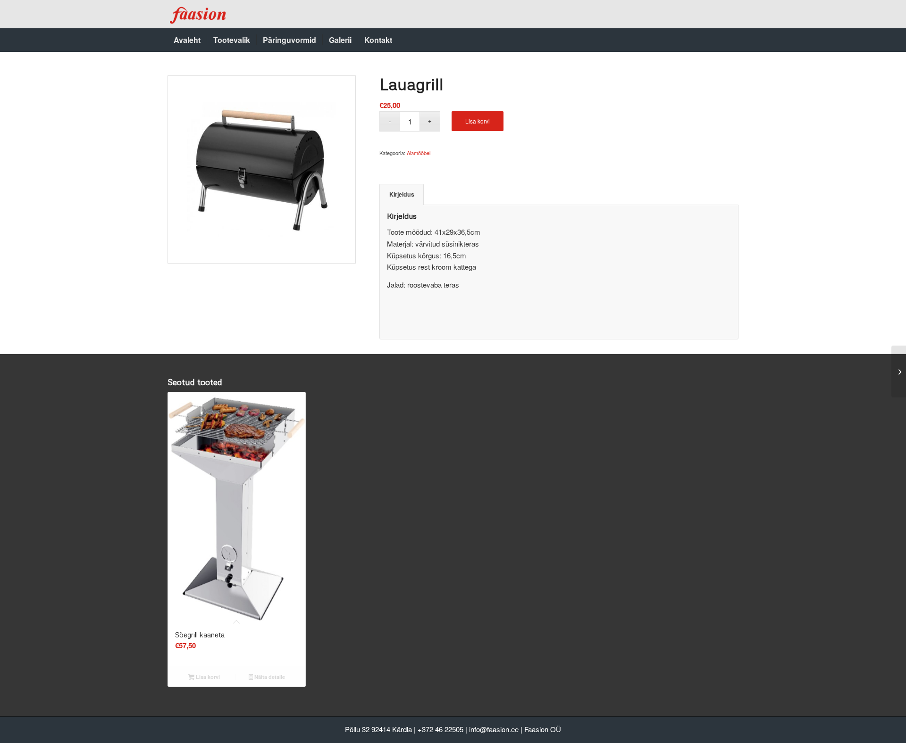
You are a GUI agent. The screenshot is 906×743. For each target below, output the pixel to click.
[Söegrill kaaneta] (898, 371)
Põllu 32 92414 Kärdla (378, 729)
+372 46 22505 (440, 729)
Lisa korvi (477, 121)
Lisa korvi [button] (207, 676)
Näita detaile (269, 676)
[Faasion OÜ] (199, 14)
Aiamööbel (418, 153)
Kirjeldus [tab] (401, 194)
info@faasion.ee (494, 729)
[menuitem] (187, 40)
